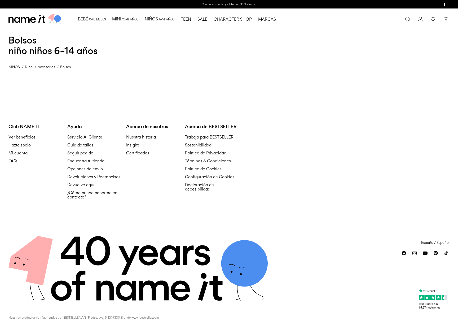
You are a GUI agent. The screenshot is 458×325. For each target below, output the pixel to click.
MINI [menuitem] (125, 18)
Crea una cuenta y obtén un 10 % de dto (229, 4)
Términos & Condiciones (208, 160)
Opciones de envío (85, 168)
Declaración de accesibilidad (199, 187)
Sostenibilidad (198, 145)
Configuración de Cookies (209, 176)
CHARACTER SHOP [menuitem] (233, 19)
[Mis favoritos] (433, 19)
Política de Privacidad (205, 152)
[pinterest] (436, 253)
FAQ (12, 160)
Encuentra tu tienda (85, 160)
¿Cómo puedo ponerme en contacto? (92, 195)
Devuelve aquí (80, 184)
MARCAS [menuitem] (267, 19)
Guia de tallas (80, 145)
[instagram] (414, 253)
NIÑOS (14, 67)
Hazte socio (19, 145)
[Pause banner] (445, 4)
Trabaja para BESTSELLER (209, 137)
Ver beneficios (22, 137)
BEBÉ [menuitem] (92, 18)
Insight (132, 145)
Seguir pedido (80, 152)
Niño (29, 67)
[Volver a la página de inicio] (34, 19)
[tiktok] (446, 253)
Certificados (137, 152)
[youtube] (425, 253)
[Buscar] (407, 19)
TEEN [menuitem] (186, 19)
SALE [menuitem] (202, 19)
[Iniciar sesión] (420, 19)
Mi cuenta (18, 152)
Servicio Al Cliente (84, 137)
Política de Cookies (203, 168)
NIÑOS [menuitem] (159, 18)
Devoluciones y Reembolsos (93, 176)
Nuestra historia (141, 137)
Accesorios (46, 67)
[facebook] (404, 253)
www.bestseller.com (145, 317)
